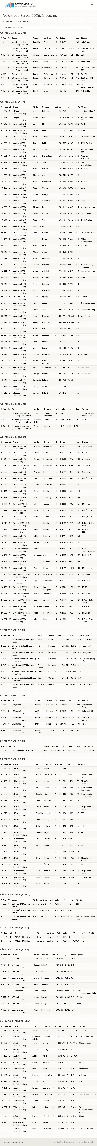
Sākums (6, 1142)
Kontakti (14, 1142)
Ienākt (21, 1142)
